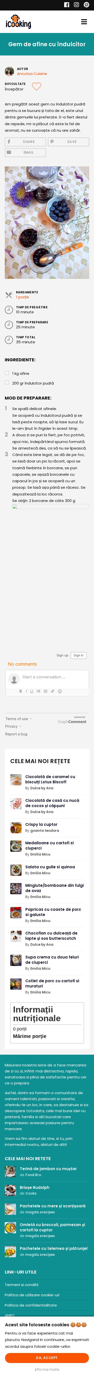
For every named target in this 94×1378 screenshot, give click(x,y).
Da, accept (47, 1358)
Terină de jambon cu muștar (48, 1168)
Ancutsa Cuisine (32, 73)
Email (29, 152)
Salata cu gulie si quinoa (50, 867)
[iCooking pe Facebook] (65, 5)
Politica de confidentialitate (31, 1305)
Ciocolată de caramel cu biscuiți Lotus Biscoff (50, 779)
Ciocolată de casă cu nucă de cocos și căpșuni (52, 803)
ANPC (10, 1315)
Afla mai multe (47, 1369)
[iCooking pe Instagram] (75, 5)
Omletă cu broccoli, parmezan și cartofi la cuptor (52, 1227)
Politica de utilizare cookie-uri (32, 1295)
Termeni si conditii (21, 1284)
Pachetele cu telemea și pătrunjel (53, 1248)
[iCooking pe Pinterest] (84, 5)
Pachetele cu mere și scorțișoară (52, 1206)
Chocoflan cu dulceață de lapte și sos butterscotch (51, 935)
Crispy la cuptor (41, 824)
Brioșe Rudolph (34, 1187)
